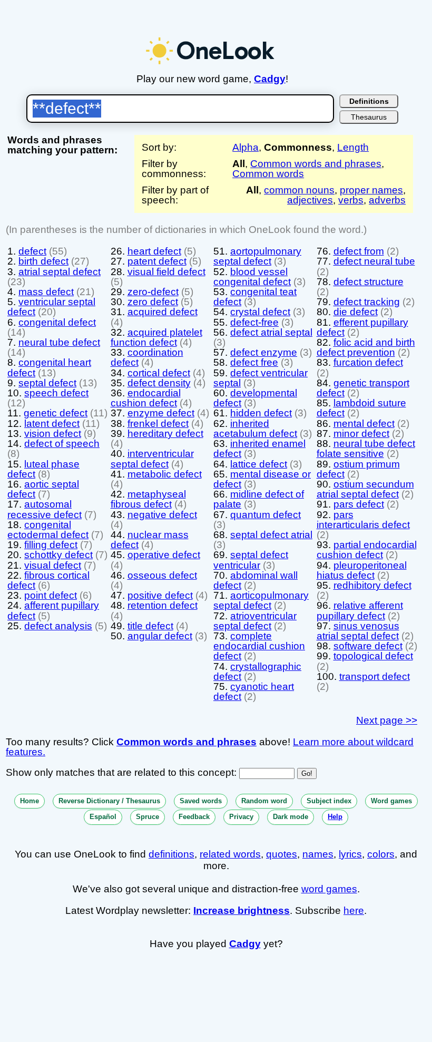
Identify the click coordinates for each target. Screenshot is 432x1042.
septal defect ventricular (250, 559)
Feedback (194, 817)
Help (335, 817)
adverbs (387, 200)
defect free (254, 362)
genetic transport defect (363, 387)
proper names (371, 190)
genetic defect (55, 412)
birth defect (43, 261)
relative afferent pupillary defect (360, 610)
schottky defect (58, 554)
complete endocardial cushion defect (259, 645)
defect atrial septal (271, 332)
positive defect (160, 595)
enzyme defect (160, 412)
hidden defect (261, 412)
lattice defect (258, 464)
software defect (367, 645)
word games (329, 888)
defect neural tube (374, 261)
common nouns (299, 190)
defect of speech (62, 443)
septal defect (47, 382)
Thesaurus (369, 117)
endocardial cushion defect (146, 397)
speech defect (56, 392)
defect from (358, 251)
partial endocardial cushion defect (367, 549)
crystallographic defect (257, 671)
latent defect (52, 423)
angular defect (159, 635)
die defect (355, 311)
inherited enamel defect (259, 448)
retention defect (162, 605)
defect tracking (366, 301)
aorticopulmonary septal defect (261, 600)
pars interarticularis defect (363, 519)
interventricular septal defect (152, 458)
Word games (391, 801)
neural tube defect (59, 342)
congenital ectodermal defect (48, 529)
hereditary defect (165, 433)
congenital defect (57, 322)
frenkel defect (158, 423)
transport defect (374, 676)
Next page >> (386, 720)
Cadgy (270, 78)
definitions (171, 854)
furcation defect (368, 362)
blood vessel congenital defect (252, 276)
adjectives (310, 200)
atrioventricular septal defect (255, 620)
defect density (159, 382)
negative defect (162, 514)
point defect (50, 595)
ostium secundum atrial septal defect (365, 489)
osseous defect (162, 575)
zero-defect (153, 291)
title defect (150, 625)
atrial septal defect (59, 271)
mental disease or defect (262, 479)
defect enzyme (263, 352)
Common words (268, 173)
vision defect (52, 433)
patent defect (156, 261)
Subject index (329, 801)
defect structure (368, 281)
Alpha (245, 147)
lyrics (350, 854)
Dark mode (290, 817)
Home (29, 801)
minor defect (361, 433)
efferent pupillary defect (362, 327)
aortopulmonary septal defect (257, 256)
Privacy (241, 817)
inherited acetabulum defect (255, 428)
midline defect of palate (258, 499)
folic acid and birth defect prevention (366, 347)
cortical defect (158, 372)
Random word (264, 801)
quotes (281, 854)
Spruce (147, 817)
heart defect (154, 251)
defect (32, 251)
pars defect (358, 504)
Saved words (201, 801)
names (317, 854)
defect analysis (58, 625)
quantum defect (265, 514)
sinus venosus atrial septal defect (358, 630)
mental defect (364, 423)
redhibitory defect (372, 585)
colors (381, 854)
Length (353, 147)
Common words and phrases (315, 163)
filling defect (50, 544)
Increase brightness (241, 910)
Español (103, 817)
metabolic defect (164, 474)
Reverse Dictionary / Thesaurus (109, 801)
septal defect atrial (271, 534)
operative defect (163, 554)
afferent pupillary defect (53, 610)
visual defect (52, 565)
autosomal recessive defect (44, 509)
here (353, 910)
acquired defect (162, 311)
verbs (351, 200)
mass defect (46, 291)
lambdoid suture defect (361, 407)
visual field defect (166, 271)
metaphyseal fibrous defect (148, 499)
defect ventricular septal (260, 377)
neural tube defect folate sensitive (366, 448)
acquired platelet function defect (156, 337)
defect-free (254, 322)
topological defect (373, 655)
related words (230, 854)
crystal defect (260, 311)
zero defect (152, 301)
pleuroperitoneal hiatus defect (362, 570)
